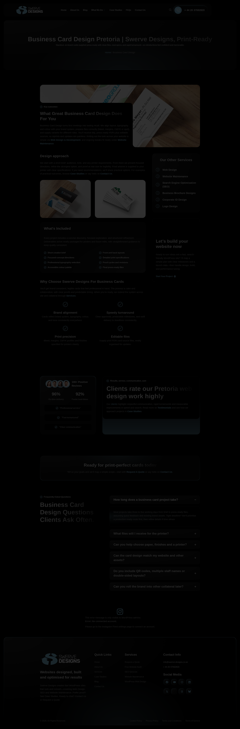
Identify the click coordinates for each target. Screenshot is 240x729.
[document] (120, 364)
